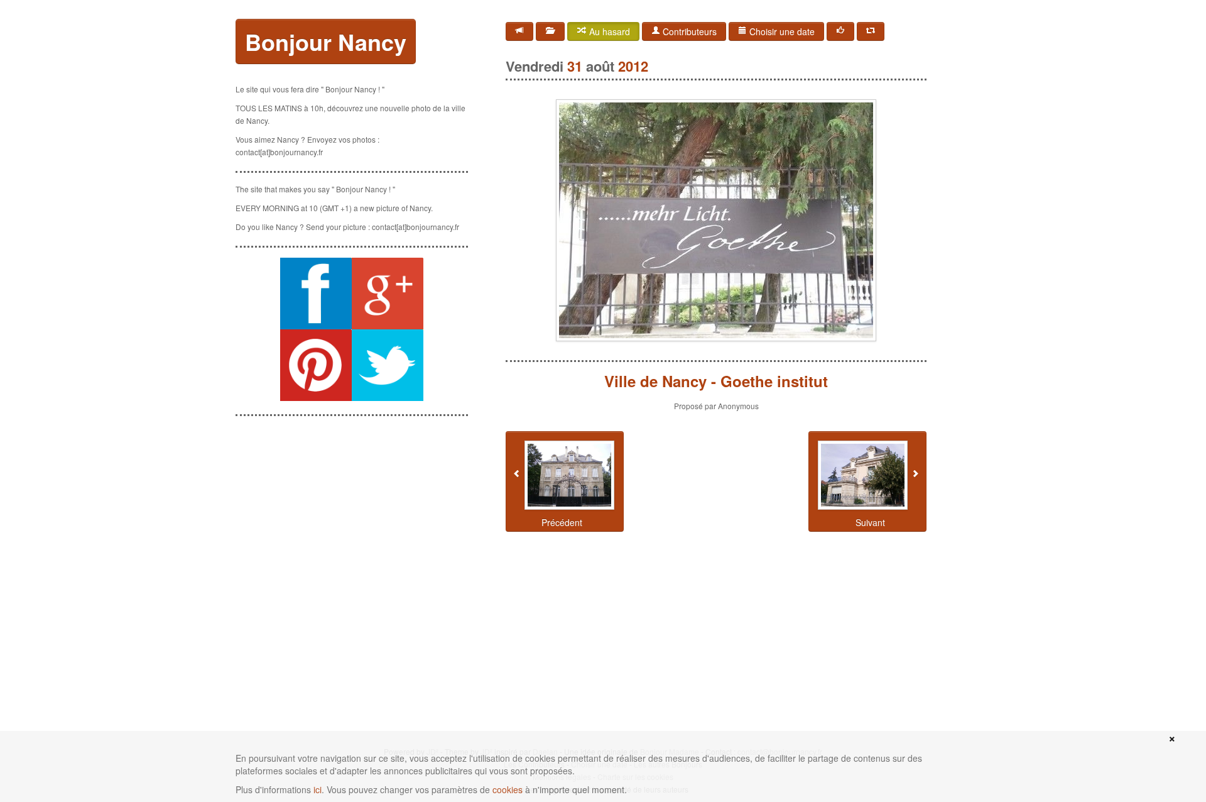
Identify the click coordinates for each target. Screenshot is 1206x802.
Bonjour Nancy (325, 41)
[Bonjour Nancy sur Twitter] (387, 365)
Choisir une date (781, 31)
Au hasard (608, 31)
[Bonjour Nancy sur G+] (387, 293)
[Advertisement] (352, 504)
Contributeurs (688, 31)
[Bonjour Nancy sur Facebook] (316, 293)
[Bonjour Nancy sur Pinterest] (316, 365)
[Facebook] (840, 31)
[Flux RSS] (519, 31)
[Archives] (550, 31)
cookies (507, 789)
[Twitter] (870, 31)
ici (317, 789)
